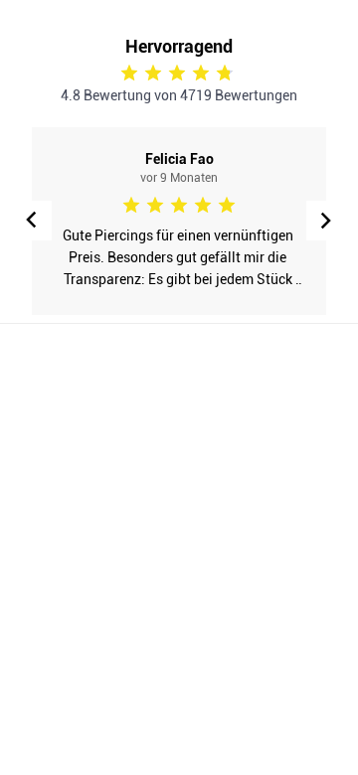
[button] (326, 220)
